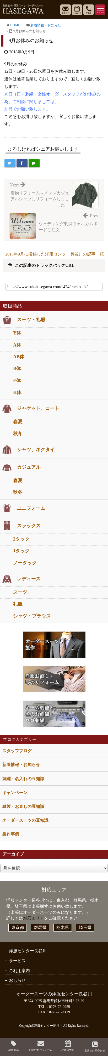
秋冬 (18, 433)
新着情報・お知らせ (45, 25)
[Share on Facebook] (22, 163)
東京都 (17, 927)
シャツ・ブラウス (32, 615)
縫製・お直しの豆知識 (23, 806)
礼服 (18, 603)
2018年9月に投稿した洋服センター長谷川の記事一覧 (54, 254)
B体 (17, 368)
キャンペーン (15, 792)
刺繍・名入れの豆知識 (23, 778)
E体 (17, 380)
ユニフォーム (31, 508)
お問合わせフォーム (40, 1049)
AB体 (18, 356)
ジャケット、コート (38, 408)
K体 (17, 392)
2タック (21, 539)
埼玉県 (85, 927)
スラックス (29, 525)
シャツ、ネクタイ (36, 449)
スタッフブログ (17, 750)
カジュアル (29, 467)
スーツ (20, 592)
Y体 (17, 333)
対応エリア (33, 918)
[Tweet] (9, 163)
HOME (15, 25)
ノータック (25, 562)
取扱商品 (13, 1049)
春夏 (18, 421)
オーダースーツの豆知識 (25, 820)
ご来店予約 (67, 1049)
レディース (29, 578)
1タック (21, 550)
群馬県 (40, 927)
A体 (17, 345)
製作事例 (10, 834)
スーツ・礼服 (31, 319)
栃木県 (62, 927)
